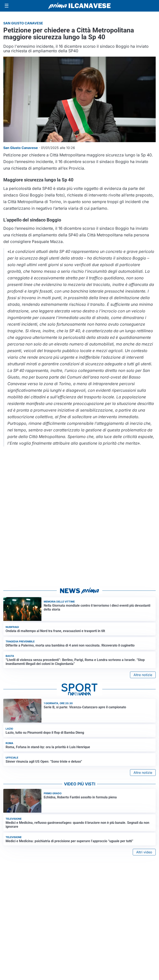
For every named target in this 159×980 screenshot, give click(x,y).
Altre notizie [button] (143, 675)
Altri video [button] (144, 852)
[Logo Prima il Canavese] (79, 6)
